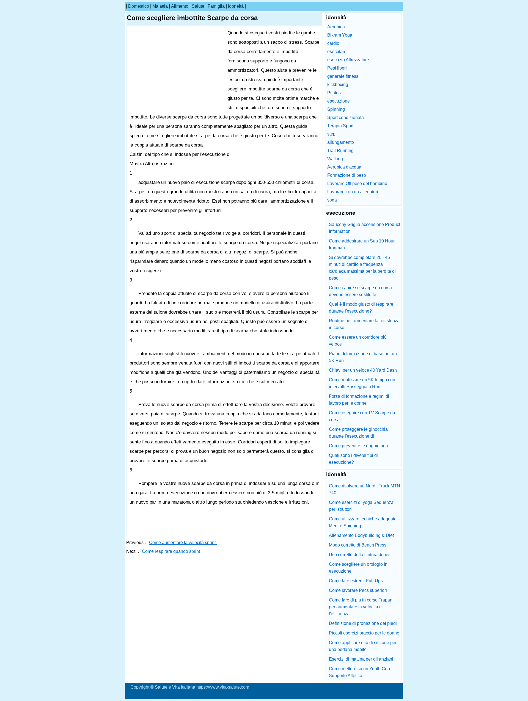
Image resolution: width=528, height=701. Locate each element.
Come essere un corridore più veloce (358, 340)
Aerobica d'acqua (344, 167)
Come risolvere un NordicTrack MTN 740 (364, 489)
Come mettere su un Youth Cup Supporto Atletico (359, 672)
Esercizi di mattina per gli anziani (361, 659)
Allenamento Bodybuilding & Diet (361, 535)
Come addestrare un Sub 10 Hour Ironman (362, 244)
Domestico (138, 6)
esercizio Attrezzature (348, 59)
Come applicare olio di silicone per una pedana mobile (363, 646)
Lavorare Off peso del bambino (357, 183)
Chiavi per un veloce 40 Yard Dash (363, 370)
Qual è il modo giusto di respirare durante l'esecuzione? (361, 307)
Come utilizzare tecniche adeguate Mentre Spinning (363, 522)
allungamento (340, 142)
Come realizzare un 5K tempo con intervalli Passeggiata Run (362, 383)
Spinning (336, 109)
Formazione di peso (346, 175)
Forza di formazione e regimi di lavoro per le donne (359, 399)
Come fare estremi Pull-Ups (356, 580)
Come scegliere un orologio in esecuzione (358, 567)
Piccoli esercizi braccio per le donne (364, 633)
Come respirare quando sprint (171, 551)
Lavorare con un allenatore (353, 191)
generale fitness (342, 76)
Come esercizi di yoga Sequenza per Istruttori (361, 506)
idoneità (236, 6)
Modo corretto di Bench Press (357, 545)
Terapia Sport (340, 125)
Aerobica (336, 26)
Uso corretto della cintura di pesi (360, 554)
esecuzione (338, 101)
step (331, 134)
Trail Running (340, 150)
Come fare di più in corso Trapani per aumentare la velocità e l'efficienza (361, 607)
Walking (335, 158)
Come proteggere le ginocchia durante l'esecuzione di (358, 432)
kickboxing (337, 84)
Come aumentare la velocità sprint (183, 542)
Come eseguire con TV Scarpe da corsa (362, 416)
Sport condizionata (345, 117)
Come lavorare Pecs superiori (358, 590)
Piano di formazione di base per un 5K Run (363, 357)
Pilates (334, 92)
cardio (333, 43)
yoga (332, 200)
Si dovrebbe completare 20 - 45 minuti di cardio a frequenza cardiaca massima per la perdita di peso (362, 267)
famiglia (216, 6)
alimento (179, 6)
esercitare (336, 51)
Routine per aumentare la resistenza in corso (364, 324)
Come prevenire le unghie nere (359, 445)
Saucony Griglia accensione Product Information (364, 228)
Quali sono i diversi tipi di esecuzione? (353, 459)
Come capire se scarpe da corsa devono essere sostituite (360, 291)
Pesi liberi (337, 68)
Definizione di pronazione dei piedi (363, 623)
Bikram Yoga (339, 35)
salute (198, 6)
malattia (160, 6)
